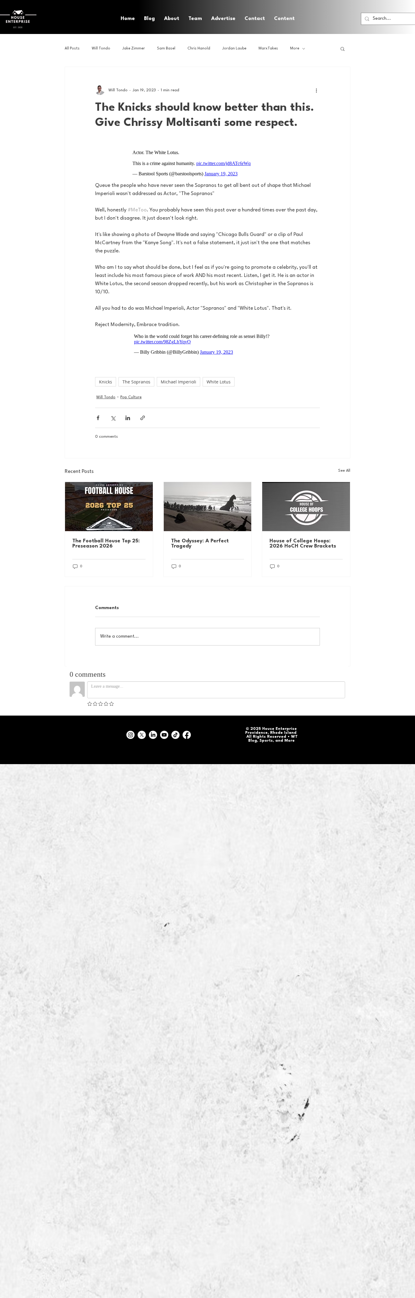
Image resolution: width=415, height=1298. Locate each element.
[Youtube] (164, 732)
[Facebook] (187, 732)
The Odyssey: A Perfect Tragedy (200, 540)
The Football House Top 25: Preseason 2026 (106, 540)
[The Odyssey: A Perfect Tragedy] (208, 503)
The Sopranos (136, 379)
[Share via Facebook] (98, 415)
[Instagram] (130, 732)
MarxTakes (268, 48)
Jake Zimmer (133, 48)
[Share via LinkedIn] (128, 415)
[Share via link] (143, 415)
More (294, 48)
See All (344, 468)
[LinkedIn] (153, 732)
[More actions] (316, 90)
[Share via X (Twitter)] (113, 415)
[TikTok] (175, 732)
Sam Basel (166, 48)
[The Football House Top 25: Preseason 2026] (109, 503)
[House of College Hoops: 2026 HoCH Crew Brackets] (306, 503)
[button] (284, 19)
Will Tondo (101, 48)
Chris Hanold (198, 48)
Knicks (105, 379)
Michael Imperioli (178, 379)
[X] (142, 732)
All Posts (72, 48)
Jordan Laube (234, 48)
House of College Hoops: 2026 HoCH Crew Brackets (302, 540)
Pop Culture (131, 394)
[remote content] (207, 163)
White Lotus (219, 379)
